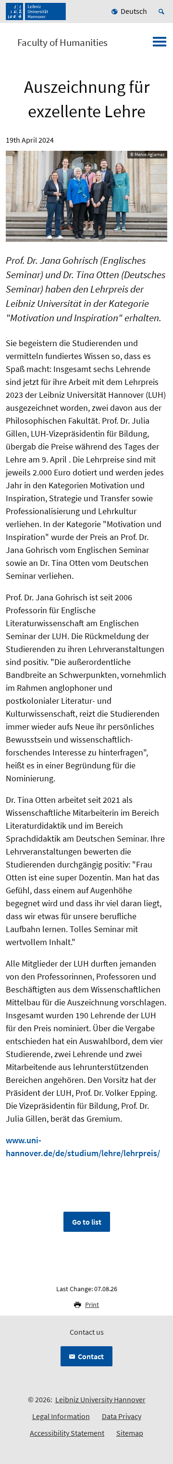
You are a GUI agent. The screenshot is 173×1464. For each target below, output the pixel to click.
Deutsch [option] (134, 11)
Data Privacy (121, 1416)
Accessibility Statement (67, 1433)
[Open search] (163, 11)
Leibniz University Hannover (100, 1399)
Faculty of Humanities (62, 42)
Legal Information (61, 1416)
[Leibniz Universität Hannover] (36, 11)
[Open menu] (159, 44)
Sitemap (129, 1433)
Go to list (86, 1222)
